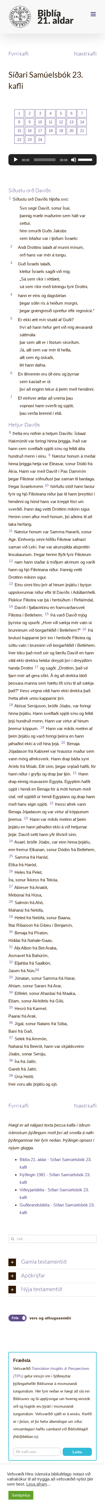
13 (71, 122)
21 (82, 131)
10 (40, 122)
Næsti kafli (85, 53)
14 (82, 122)
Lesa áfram (36, 1484)
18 (51, 131)
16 (30, 131)
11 (50, 122)
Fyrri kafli (18, 53)
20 (71, 131)
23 (30, 140)
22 (19, 140)
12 (61, 122)
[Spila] (15, 160)
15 (19, 131)
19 (61, 131)
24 (40, 140)
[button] (52, 1262)
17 (40, 131)
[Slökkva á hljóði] (73, 160)
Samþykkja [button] (21, 1495)
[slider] (86, 159)
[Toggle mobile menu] (94, 14)
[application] (52, 159)
